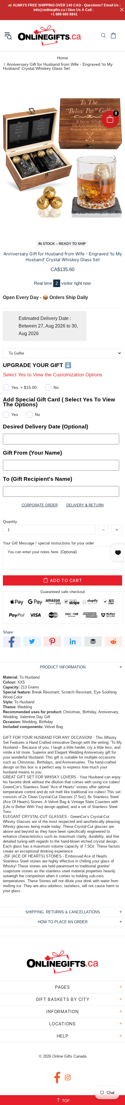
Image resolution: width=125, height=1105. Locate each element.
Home (62, 58)
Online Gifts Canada (49, 35)
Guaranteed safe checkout (62, 592)
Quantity (10, 521)
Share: (8, 632)
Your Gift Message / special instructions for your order (48, 543)
